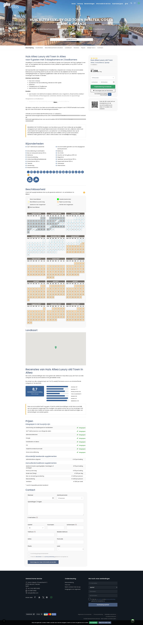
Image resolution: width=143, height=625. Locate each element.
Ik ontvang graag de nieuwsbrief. (39, 553)
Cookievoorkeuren (111, 616)
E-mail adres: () (33, 517)
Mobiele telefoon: (62, 532)
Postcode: (60, 539)
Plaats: (30, 546)
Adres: (30, 539)
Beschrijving (30, 48)
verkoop (80, 4)
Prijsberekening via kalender (103, 86)
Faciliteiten (39, 48)
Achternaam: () (72, 525)
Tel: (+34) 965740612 (33, 588)
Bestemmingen (89, 4)
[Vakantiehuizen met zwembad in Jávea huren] (11, 6)
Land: (58, 546)
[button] (56, 347)
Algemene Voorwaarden (85, 614)
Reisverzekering (69, 582)
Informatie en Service (103, 4)
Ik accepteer (93, 622)
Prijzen (83, 48)
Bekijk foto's (72, 39)
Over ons (67, 585)
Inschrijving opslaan (103, 605)
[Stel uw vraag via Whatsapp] (138, 3)
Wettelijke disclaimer (110, 614)
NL (127, 4)
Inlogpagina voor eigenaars (73, 589)
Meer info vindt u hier (104, 622)
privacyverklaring (49, 556)
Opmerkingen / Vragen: (35, 502)
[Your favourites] (135, 3)
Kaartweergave (117, 4)
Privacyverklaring (98, 614)
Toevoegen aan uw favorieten (104, 90)
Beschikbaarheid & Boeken (54, 48)
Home (74, 4)
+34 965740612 (31, 591)
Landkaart (68, 48)
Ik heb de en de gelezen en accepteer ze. (49, 556)
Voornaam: (50, 525)
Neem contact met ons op (72, 587)
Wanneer (30, 495)
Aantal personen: (62, 495)
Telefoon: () (32, 532)
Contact (100, 48)
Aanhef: (30, 525)
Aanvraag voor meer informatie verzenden (43, 562)
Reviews (76, 48)
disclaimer (38, 556)
